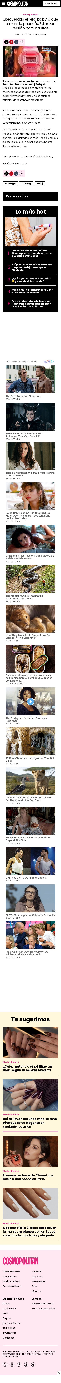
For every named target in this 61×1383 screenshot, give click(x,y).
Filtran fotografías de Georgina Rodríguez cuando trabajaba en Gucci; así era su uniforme (31, 304)
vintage (10, 183)
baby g (26, 183)
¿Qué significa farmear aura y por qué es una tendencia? (32, 291)
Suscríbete (51, 3)
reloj (40, 183)
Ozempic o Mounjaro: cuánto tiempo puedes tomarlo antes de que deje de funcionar (32, 253)
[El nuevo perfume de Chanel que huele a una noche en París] (30, 1151)
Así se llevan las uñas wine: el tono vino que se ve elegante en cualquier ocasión (30, 1123)
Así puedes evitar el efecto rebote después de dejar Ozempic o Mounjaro (32, 267)
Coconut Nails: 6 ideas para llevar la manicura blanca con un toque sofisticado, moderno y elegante (29, 1232)
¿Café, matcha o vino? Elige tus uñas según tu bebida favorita (27, 1068)
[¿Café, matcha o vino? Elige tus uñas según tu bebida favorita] (30, 1042)
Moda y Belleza (30, 14)
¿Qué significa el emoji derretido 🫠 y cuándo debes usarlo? (31, 280)
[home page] (17, 3)
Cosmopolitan (39, 34)
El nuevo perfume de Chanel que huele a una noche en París (28, 1177)
